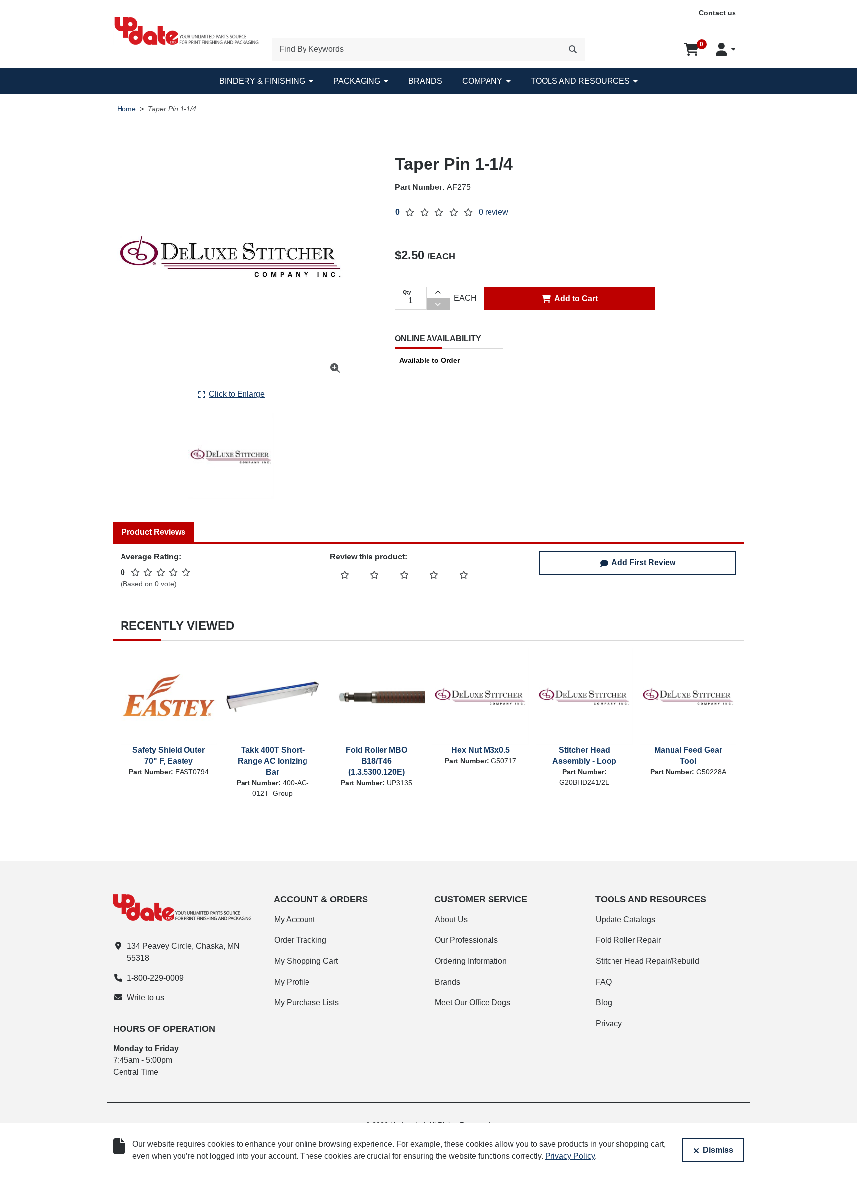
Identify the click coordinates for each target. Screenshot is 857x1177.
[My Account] (725, 49)
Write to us (145, 997)
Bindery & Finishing (262, 81)
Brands (425, 81)
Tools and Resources (580, 81)
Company (482, 81)
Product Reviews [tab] (153, 532)
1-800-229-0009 (155, 978)
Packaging (356, 81)
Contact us (717, 13)
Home (126, 109)
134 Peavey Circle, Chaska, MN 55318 (183, 952)
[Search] (573, 49)
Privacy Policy (570, 1156)
